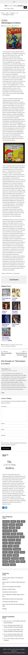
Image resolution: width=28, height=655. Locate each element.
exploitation (6, 533)
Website (3, 435)
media (18, 540)
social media (6, 558)
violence (13, 564)
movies (5, 543)
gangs (22, 536)
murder (11, 543)
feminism (20, 533)
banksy (5, 524)
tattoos (5, 561)
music (4, 546)
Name (3, 423)
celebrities (11, 524)
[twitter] (6, 508)
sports (21, 558)
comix (20, 344)
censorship (19, 524)
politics (5, 552)
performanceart (7, 549)
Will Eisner (13, 346)
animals (13, 521)
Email (3, 429)
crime (18, 527)
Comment (4, 406)
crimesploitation (7, 530)
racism (3, 346)
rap (4, 555)
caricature (12, 344)
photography (17, 549)
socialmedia (15, 558)
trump (22, 561)
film (4, 536)
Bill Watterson (6, 344)
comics (17, 344)
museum (17, 543)
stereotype (7, 346)
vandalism (5, 564)
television (11, 561)
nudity (10, 546)
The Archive (4, 20)
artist (23, 521)
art (18, 521)
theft (18, 561)
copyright (12, 527)
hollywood (11, 540)
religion (9, 555)
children (5, 527)
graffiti (5, 540)
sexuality (16, 555)
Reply (2, 392)
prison (10, 552)
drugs (15, 530)
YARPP (10, 340)
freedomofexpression (13, 536)
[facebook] (3, 508)
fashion (13, 533)
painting (16, 546)
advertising (6, 521)
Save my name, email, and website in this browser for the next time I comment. (14, 443)
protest (16, 552)
